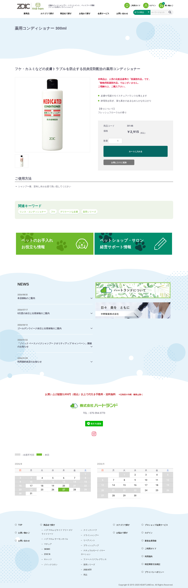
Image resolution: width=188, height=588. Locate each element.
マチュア (48, 544)
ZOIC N (47, 554)
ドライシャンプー (91, 535)
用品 (85, 575)
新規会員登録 (150, 541)
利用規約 (148, 556)
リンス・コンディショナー (33, 211)
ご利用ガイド (150, 548)
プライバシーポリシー (154, 572)
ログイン (148, 533)
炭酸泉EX (87, 569)
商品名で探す (66, 13)
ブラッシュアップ (91, 545)
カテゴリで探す (47, 13)
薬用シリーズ (89, 211)
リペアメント (89, 540)
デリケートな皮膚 (69, 211)
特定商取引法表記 (152, 564)
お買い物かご (24, 533)
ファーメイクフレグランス (95, 559)
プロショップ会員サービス (156, 525)
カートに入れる (135, 151)
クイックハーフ (90, 530)
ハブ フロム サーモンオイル (56, 539)
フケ (53, 211)
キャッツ (48, 559)
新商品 (26, 13)
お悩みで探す (85, 13)
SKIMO (47, 549)
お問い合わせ (122, 13)
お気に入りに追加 (119, 162)
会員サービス (103, 13)
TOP (20, 525)
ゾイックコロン (51, 564)
